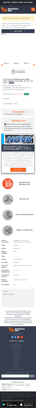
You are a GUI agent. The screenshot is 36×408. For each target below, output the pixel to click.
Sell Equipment (16, 344)
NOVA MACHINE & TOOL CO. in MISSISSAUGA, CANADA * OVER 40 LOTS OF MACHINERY (16, 25)
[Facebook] (15, 337)
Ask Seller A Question (20, 71)
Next (34, 65)
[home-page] (9, 9)
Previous (2, 65)
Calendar (16, 361)
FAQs (16, 363)
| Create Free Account (21, 2)
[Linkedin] (12, 337)
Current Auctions (8, 23)
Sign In (6, 2)
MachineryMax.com (17, 333)
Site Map (16, 367)
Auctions (16, 358)
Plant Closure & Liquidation (16, 345)
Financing (16, 352)
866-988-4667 (18, 335)
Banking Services (16, 350)
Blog (16, 366)
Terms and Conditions (16, 369)
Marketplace (16, 359)
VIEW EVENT (18, 170)
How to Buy (16, 347)
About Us (16, 355)
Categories (16, 356)
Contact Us (16, 353)
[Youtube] (21, 337)
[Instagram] (18, 337)
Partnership (16, 349)
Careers (16, 364)
